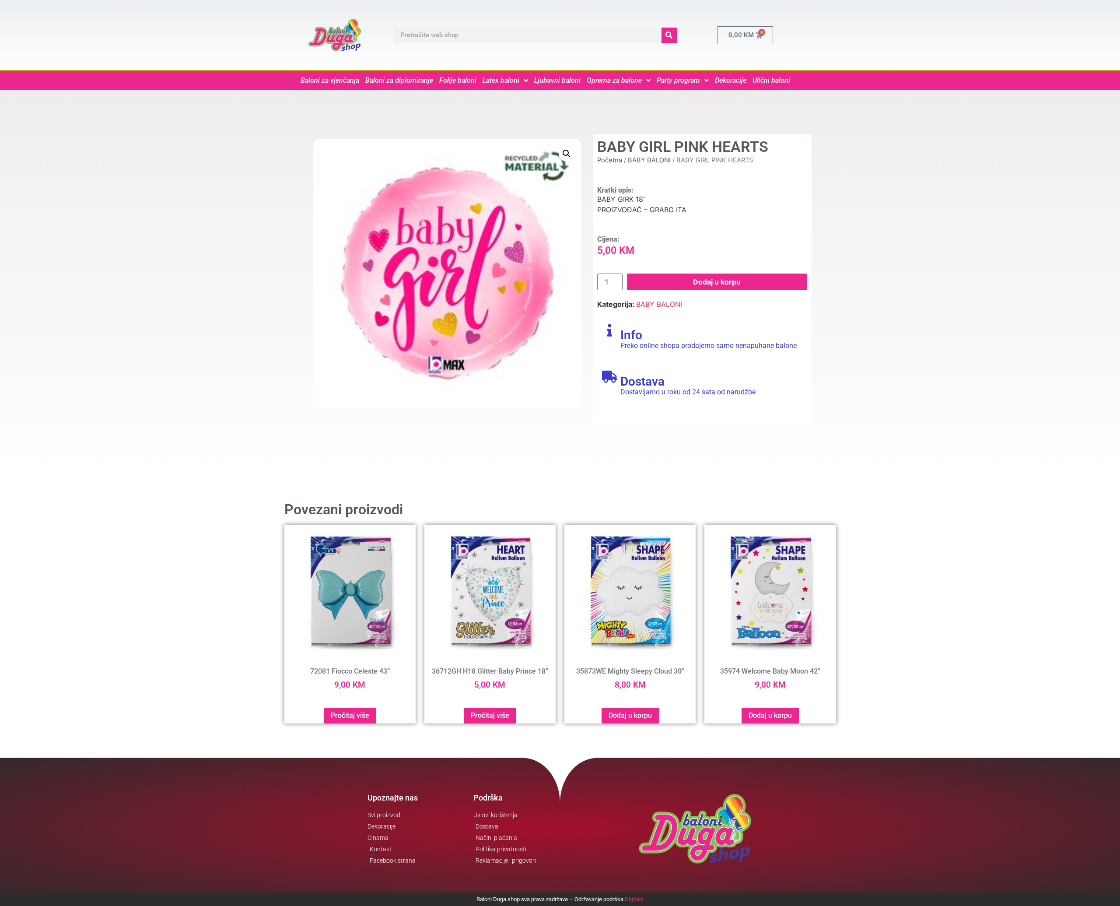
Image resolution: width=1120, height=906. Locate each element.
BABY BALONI (649, 160)
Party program (678, 80)
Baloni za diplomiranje (399, 80)
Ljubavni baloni (557, 80)
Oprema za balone (614, 80)
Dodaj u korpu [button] (630, 715)
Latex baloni (501, 80)
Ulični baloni (771, 80)
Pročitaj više (350, 715)
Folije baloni (457, 80)
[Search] (669, 35)
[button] (566, 154)
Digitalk (634, 899)
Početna (609, 160)
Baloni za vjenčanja (330, 80)
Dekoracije (730, 80)
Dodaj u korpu (717, 281)
